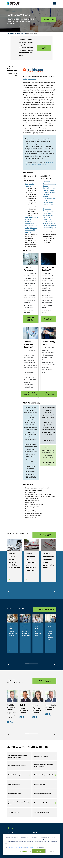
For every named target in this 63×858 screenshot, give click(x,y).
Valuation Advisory (20, 33)
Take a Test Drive (48, 319)
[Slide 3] (36, 664)
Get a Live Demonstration (30, 393)
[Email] (8, 722)
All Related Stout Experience (44, 535)
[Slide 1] (29, 592)
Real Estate (28, 221)
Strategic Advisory (49, 223)
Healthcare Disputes (49, 228)
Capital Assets (29, 224)
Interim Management (49, 225)
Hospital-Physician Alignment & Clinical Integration (49, 192)
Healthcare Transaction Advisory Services (49, 184)
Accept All (38, 851)
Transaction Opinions (49, 188)
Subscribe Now (44, 47)
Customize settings (25, 851)
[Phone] (11, 722)
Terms (34, 832)
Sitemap (10, 832)
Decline (52, 851)
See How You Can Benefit (30, 319)
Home (8, 33)
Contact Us (49, 20)
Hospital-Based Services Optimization (48, 207)
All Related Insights (45, 609)
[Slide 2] (34, 592)
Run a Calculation (48, 393)
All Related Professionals (44, 680)
